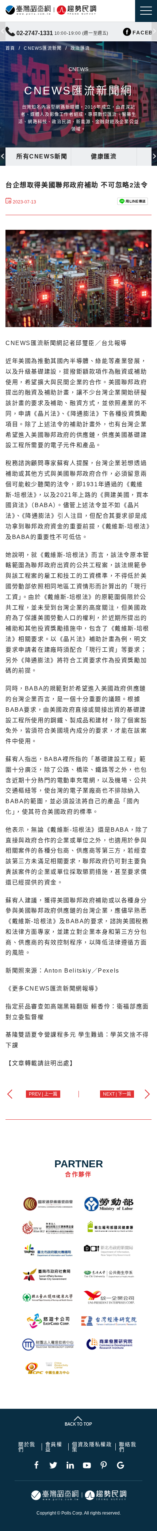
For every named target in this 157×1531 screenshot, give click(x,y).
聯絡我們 (127, 1447)
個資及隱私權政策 (92, 1447)
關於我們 (26, 1447)
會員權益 (53, 1447)
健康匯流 (103, 156)
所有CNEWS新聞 (41, 156)
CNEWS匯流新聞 (43, 48)
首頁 (10, 48)
